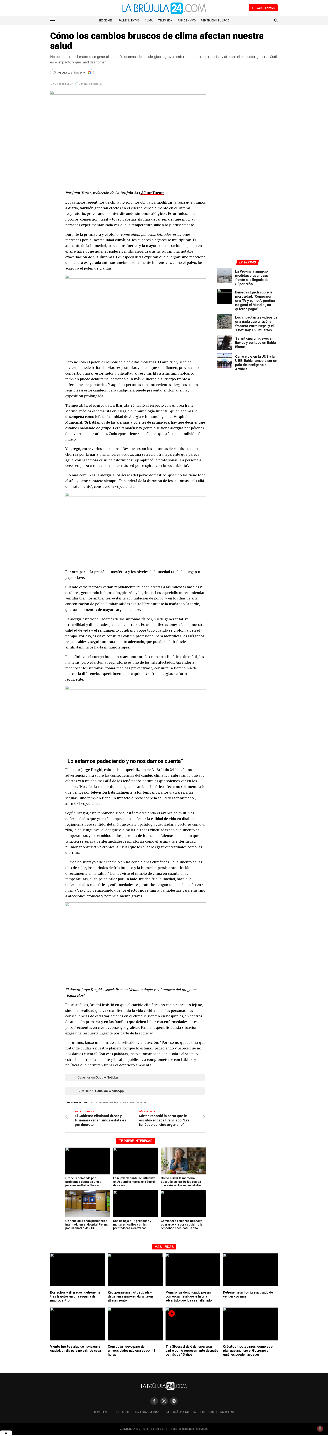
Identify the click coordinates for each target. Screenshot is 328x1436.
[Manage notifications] (320, 1429)
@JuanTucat (151, 192)
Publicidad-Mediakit (148, 1412)
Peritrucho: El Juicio (215, 20)
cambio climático (109, 1103)
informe (129, 1103)
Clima (149, 20)
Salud (142, 1103)
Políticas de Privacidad (217, 1412)
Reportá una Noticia (181, 1412)
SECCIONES (106, 20)
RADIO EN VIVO (187, 20)
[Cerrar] (6, 1432)
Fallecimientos (129, 20)
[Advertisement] (247, 126)
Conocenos (102, 1412)
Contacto (122, 1412)
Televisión (165, 20)
